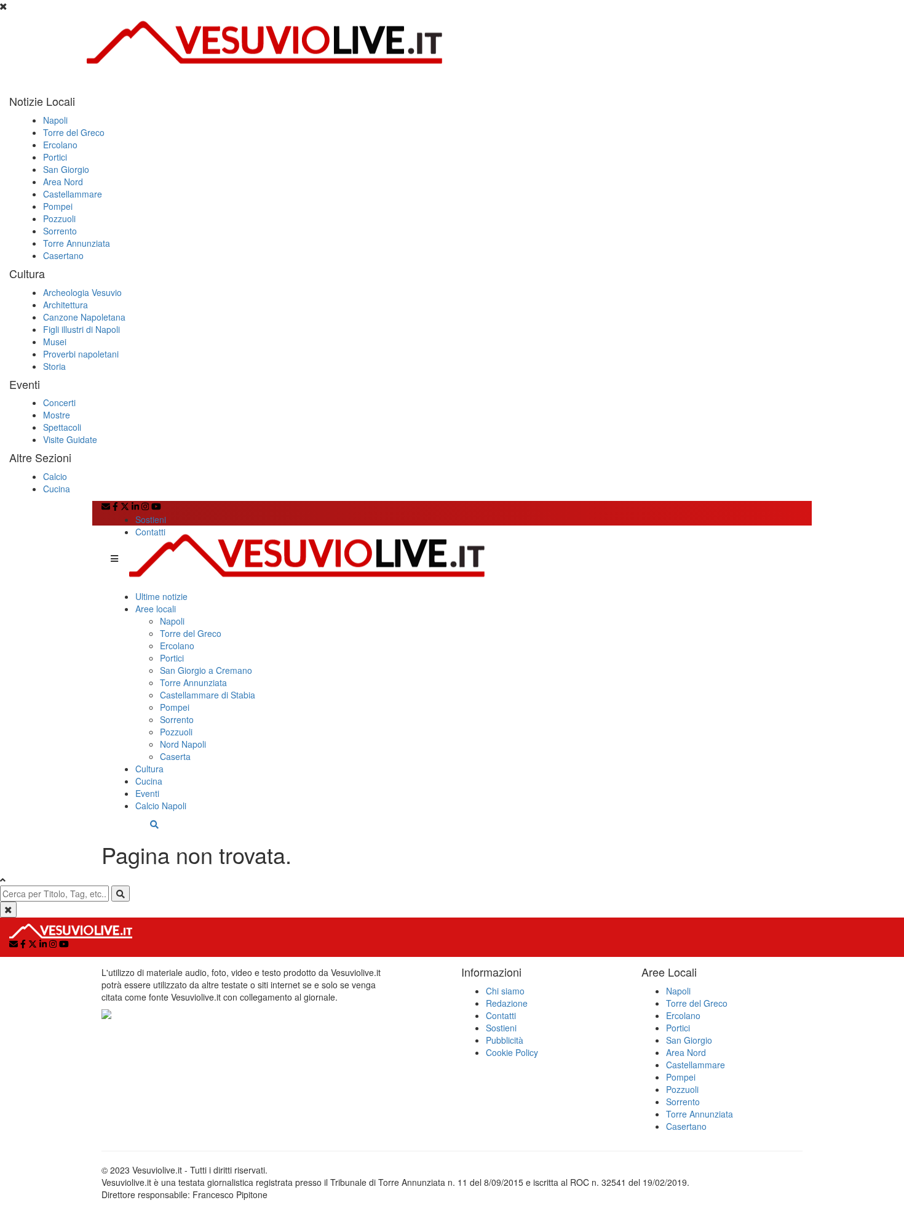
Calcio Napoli (160, 805)
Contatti (150, 532)
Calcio (55, 476)
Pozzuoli (59, 218)
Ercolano (60, 144)
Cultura (149, 768)
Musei (54, 341)
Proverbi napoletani (81, 354)
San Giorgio (66, 169)
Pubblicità (504, 1040)
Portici (55, 157)
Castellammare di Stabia (207, 695)
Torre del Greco (74, 132)
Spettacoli (62, 427)
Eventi (147, 793)
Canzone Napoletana (84, 317)
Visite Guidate (70, 439)
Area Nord (63, 181)
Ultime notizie (161, 596)
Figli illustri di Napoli (81, 329)
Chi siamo (505, 991)
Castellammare (72, 194)
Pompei (58, 206)
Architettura (65, 304)
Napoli (55, 120)
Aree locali (155, 608)
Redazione (507, 1003)
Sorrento (60, 231)
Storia (54, 366)
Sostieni (150, 519)
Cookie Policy (512, 1052)
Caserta (175, 756)
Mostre (56, 415)
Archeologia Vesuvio (82, 292)
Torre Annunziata (76, 243)
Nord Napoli (183, 744)
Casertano (63, 255)
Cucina (56, 488)
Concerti (59, 402)
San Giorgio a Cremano (206, 670)
